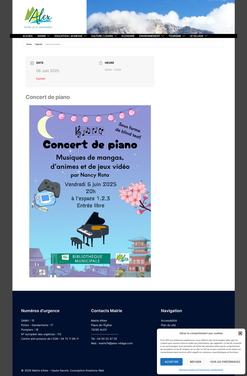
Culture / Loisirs (102, 35)
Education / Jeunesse (69, 35)
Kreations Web (95, 370)
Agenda (38, 44)
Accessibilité (169, 320)
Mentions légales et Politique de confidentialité (201, 369)
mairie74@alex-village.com (116, 343)
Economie (128, 35)
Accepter (171, 361)
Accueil (28, 35)
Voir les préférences (225, 361)
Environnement (149, 35)
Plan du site (168, 325)
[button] (240, 333)
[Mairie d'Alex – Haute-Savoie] (38, 18)
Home (29, 44)
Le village (196, 35)
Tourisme (175, 35)
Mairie (42, 35)
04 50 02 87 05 (107, 338)
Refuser (195, 361)
